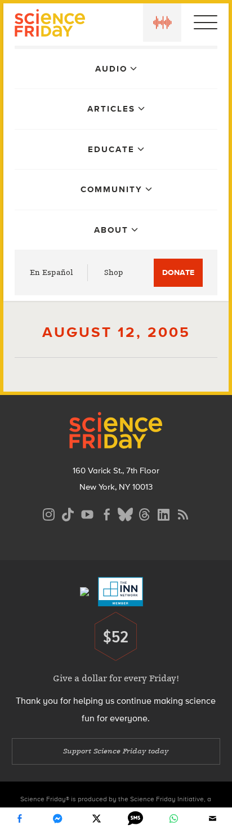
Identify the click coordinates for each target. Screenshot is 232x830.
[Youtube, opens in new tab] (87, 513)
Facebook (19, 818)
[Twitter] (97, 818)
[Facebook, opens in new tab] (106, 513)
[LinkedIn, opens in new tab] (163, 513)
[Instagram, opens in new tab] (49, 513)
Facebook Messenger (58, 818)
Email (213, 818)
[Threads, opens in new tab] (144, 513)
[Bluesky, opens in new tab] (125, 513)
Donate (178, 272)
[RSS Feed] (183, 513)
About (111, 230)
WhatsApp (174, 818)
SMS (135, 818)
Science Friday (50, 24)
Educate (111, 149)
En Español (51, 272)
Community (111, 189)
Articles (111, 109)
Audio (111, 69)
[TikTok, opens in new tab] (68, 513)
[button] (162, 22)
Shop (113, 272)
